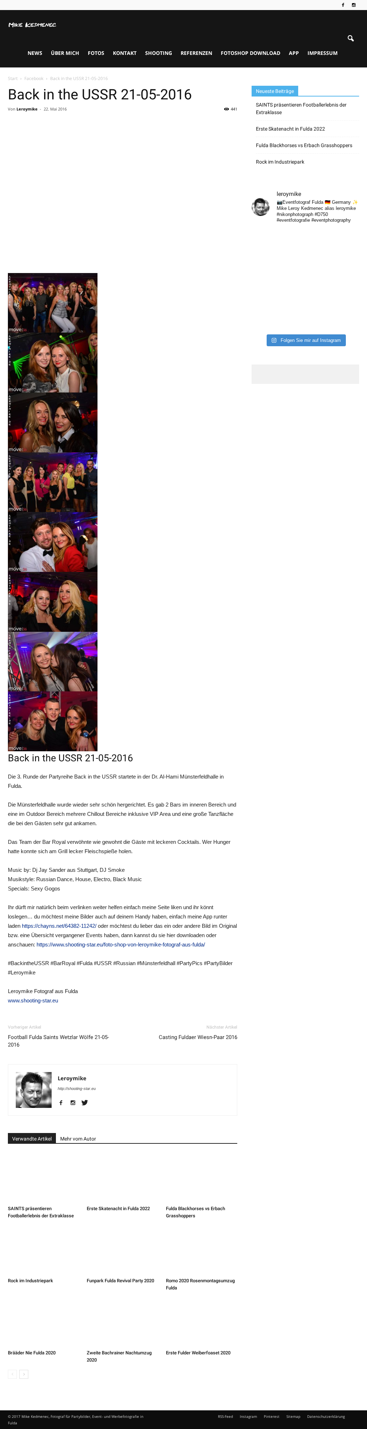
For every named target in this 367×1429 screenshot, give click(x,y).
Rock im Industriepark (30, 1280)
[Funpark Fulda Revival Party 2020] (122, 1250)
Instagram (248, 1416)
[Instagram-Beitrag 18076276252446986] (347, 256)
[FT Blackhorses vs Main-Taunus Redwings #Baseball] (347, 308)
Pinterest (272, 1416)
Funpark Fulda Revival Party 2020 (120, 1280)
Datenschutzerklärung (326, 1416)
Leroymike (27, 109)
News (35, 53)
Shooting (158, 53)
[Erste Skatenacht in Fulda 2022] (122, 1178)
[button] (350, 38)
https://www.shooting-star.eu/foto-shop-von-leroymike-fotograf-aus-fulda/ (121, 944)
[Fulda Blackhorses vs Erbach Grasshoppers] (201, 1178)
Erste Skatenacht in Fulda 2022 (118, 1208)
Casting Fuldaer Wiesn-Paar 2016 (198, 1037)
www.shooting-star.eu (33, 1000)
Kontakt (125, 53)
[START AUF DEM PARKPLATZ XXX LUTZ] (264, 239)
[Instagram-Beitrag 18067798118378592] (292, 239)
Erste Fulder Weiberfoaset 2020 (198, 1352)
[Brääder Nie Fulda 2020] (43, 1322)
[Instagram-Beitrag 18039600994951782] (319, 239)
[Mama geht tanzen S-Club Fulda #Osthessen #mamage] (319, 256)
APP (294, 53)
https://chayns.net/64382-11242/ (59, 926)
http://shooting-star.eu (77, 1088)
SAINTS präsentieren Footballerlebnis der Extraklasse (301, 108)
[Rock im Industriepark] (43, 1250)
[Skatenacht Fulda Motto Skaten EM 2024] (292, 256)
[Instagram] (353, 5)
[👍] (347, 239)
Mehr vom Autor (78, 1139)
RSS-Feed (225, 1416)
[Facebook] (343, 5)
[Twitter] (87, 1103)
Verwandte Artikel (32, 1139)
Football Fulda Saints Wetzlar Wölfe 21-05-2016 (58, 1041)
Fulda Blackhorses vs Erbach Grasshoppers (304, 145)
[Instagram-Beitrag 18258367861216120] (264, 273)
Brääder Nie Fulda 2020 (32, 1352)
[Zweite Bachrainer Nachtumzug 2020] (122, 1322)
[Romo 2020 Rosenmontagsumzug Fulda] (201, 1250)
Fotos (96, 53)
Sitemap (293, 1416)
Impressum (323, 53)
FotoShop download (250, 53)
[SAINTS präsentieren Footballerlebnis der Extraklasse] (43, 1178)
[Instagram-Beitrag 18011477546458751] (292, 273)
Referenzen (196, 53)
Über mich (65, 53)
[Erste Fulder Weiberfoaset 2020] (201, 1322)
